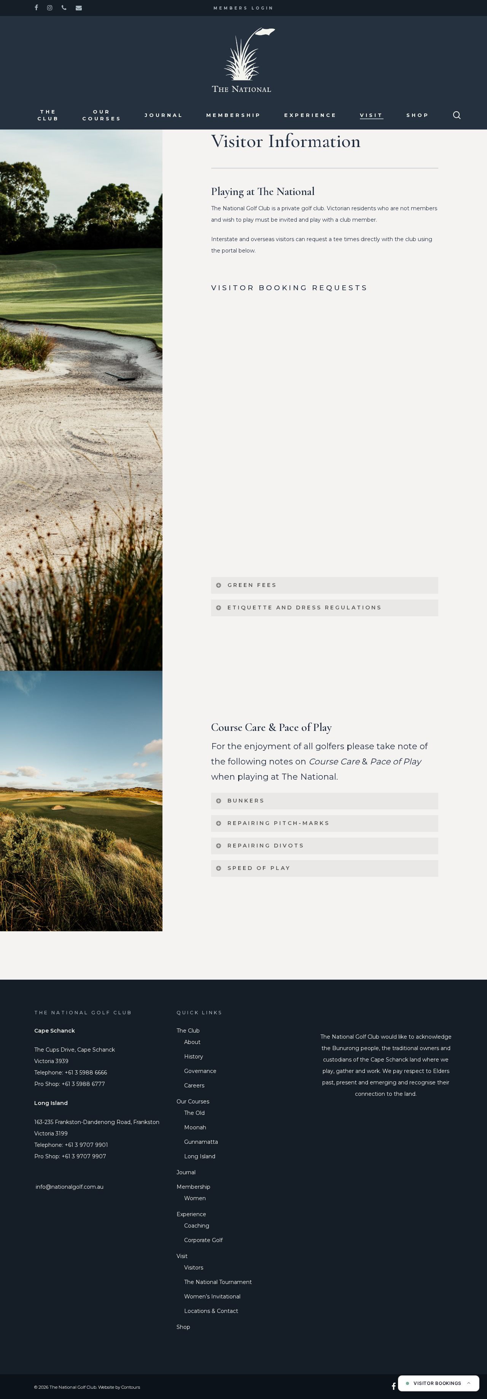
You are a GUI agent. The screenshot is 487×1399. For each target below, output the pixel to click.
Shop (183, 1327)
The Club (188, 1030)
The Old (194, 1113)
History (193, 1056)
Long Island (199, 1156)
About (192, 1042)
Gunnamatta (201, 1141)
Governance (200, 1071)
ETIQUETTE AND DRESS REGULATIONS (305, 607)
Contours (130, 1387)
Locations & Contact (211, 1311)
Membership (193, 1186)
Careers (194, 1085)
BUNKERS (246, 800)
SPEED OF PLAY (259, 868)
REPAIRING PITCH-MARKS (279, 823)
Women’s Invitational (212, 1296)
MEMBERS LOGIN (243, 8)
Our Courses (193, 1101)
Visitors (193, 1267)
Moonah (195, 1127)
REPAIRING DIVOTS (266, 845)
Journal (186, 1172)
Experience (191, 1214)
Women (195, 1198)
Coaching (196, 1225)
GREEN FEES (252, 585)
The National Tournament (218, 1282)
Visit (182, 1256)
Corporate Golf (203, 1240)
